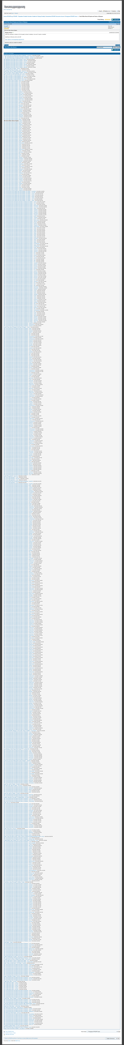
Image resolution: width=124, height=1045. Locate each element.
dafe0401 (18, 68)
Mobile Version (28, 1038)
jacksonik (30, 640)
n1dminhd (20, 110)
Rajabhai (30, 927)
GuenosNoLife (31, 944)
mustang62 (18, 784)
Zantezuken (36, 250)
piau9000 (30, 857)
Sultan (30, 577)
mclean (30, 1002)
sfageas (24, 59)
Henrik (24, 63)
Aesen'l (30, 933)
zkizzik (30, 549)
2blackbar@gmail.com (33, 870)
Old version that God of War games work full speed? (15, 760)
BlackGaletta (31, 451)
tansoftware (31, 426)
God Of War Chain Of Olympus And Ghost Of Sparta (15, 327)
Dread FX (30, 332)
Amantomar (18, 976)
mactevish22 (31, 508)
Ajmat (30, 333)
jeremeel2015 (31, 997)
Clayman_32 (24, 71)
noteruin (30, 835)
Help (119, 11)
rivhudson (30, 576)
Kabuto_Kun (31, 1024)
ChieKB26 (30, 1008)
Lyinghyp (30, 521)
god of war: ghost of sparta (9, 784)
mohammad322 (31, 801)
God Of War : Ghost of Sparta (10, 998)
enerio (30, 709)
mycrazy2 (30, 991)
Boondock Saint (31, 909)
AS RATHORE (31, 1020)
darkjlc (30, 737)
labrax (20, 153)
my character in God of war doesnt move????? (14, 748)
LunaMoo (16, 982)
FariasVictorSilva (28, 959)
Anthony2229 (21, 115)
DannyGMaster (31, 491)
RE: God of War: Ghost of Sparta (11, 80)
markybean (31, 884)
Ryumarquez (31, 755)
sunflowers (31, 887)
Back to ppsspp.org (8, 9)
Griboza (30, 515)
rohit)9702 (30, 994)
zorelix (20, 174)
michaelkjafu (19, 998)
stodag (30, 581)
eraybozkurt (31, 517)
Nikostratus (18, 478)
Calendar (114, 11)
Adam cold (8, 802)
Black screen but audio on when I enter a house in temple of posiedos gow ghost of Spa (22, 836)
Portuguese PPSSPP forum (71, 16)
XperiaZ (30, 721)
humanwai (30, 914)
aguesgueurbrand (21, 956)
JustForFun (31, 853)
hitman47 (30, 763)
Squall (35, 315)
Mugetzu (20, 119)
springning (30, 899)
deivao (30, 968)
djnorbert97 (31, 438)
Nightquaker (31, 832)
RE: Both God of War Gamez (10, 1007)
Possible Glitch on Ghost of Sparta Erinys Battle (14, 959)
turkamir (20, 90)
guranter (30, 858)
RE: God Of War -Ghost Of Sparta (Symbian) (13, 72)
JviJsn (30, 474)
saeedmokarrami (37, 310)
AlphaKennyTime (32, 818)
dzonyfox (30, 512)
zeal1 (30, 995)
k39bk (30, 529)
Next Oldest (7, 47)
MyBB (9, 1040)
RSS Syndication (35, 1038)
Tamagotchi (21, 179)
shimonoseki (31, 931)
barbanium (31, 814)
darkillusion (31, 404)
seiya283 (30, 742)
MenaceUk (31, 1015)
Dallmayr (30, 526)
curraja (30, 575)
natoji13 (30, 926)
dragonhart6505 (31, 771)
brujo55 (6, 26)
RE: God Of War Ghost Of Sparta (11, 69)
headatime (20, 170)
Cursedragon (31, 558)
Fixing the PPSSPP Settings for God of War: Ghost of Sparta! (17, 730)
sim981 (20, 86)
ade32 (30, 571)
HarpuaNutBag (17, 1006)
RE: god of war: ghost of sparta (10, 785)
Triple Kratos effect (8, 981)
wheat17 (30, 724)
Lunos (33, 199)
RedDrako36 (31, 810)
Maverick (30, 464)
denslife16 (30, 886)
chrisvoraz (31, 520)
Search (100, 11)
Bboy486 (30, 534)
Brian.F (30, 406)
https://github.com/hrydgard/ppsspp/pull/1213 (14, 39)
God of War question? (8, 476)
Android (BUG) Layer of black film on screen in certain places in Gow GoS (19, 840)
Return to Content (22, 1038)
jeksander (30, 516)
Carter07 (20, 139)
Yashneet (30, 955)
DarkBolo (30, 875)
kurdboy (30, 712)
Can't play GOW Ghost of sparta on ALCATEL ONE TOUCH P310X (18, 1003)
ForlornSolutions (33, 730)
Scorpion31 (31, 374)
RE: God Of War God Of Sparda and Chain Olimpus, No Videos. (17, 191)
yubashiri (30, 733)
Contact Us (6, 1038)
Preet (20, 103)
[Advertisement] (51, 5)
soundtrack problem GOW (9, 1025)
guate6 (30, 408)
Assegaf (35, 222)
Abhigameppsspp (20, 1007)
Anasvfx (34, 1003)
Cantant (30, 375)
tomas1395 (31, 896)
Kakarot (30, 496)
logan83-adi (36, 299)
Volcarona (30, 590)
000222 (30, 1010)
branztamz (31, 729)
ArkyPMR (24, 963)
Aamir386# (31, 58)
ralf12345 (35, 221)
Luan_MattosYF (22, 1028)
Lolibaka (11, 942)
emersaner (31, 434)
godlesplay (31, 455)
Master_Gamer (22, 73)
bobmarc (30, 850)
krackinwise (31, 511)
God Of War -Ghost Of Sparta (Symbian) (12, 71)
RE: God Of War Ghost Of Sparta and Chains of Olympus (17, 56)
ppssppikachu (21, 158)
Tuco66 (30, 807)
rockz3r (42, 836)
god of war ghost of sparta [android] (11, 73)
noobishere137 (31, 1016)
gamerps (30, 738)
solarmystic (36, 210)
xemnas (35, 290)
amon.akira (31, 978)
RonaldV (23, 882)
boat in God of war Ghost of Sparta (11, 1028)
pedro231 (30, 973)
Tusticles (30, 844)
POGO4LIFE (31, 679)
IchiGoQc (30, 713)
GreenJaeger (31, 688)
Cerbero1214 (31, 1021)
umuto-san (31, 893)
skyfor (20, 81)
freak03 (30, 504)
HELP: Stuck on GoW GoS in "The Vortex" (13, 963)
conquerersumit (31, 964)
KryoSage (30, 916)
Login (12, 13)
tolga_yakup (31, 473)
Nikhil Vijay (31, 939)
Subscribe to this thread (10, 1034)
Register (16, 13)
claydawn (30, 848)
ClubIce (30, 602)
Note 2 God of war (8, 828)
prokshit (30, 329)
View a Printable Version (10, 1031)
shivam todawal (31, 1023)
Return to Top (16, 1038)
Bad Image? (6, 942)
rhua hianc (31, 344)
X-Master (28, 327)
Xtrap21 (20, 171)
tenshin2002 (21, 178)
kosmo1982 (18, 1025)
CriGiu (30, 387)
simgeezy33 (31, 700)
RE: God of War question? (9, 477)
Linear (30, 513)
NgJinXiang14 (31, 677)
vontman (33, 197)
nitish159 (30, 525)
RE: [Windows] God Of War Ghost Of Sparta (13, 59)
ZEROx (30, 815)
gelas (30, 564)
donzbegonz (31, 874)
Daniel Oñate (31, 457)
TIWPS (30, 888)
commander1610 (32, 430)
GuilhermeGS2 (32, 56)
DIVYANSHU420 (36, 243)
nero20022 (15, 981)
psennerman (31, 619)
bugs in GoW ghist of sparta (10, 976)
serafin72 (30, 460)
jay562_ (30, 485)
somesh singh (31, 879)
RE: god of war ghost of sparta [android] (12, 75)
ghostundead (31, 856)
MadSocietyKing (36, 226)
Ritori (30, 354)
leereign (30, 952)
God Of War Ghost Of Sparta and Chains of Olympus (15, 55)
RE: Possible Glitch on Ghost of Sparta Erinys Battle (15, 960)
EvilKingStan (21, 116)
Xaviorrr (35, 204)
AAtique (30, 554)
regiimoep (30, 653)
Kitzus (30, 908)
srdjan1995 (25, 60)
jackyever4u (31, 568)
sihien (35, 303)
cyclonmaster (29, 55)
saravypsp (31, 867)
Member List (107, 11)
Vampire (30, 897)
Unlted (30, 739)
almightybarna (31, 1011)
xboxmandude (31, 764)
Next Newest (13, 47)
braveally (30, 900)
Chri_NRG (33, 192)
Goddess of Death (32, 641)
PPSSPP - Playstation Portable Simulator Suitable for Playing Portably (29, 16)
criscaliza (30, 925)
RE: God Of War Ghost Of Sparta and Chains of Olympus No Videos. (18, 201)
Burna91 (30, 489)
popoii (30, 871)
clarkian (30, 929)
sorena (30, 980)
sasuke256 (31, 469)
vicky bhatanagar (32, 895)
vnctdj (17, 482)
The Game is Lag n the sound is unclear (12, 882)
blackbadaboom (31, 972)
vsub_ (30, 397)
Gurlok (17, 477)
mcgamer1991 (31, 993)
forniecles (30, 528)
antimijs (30, 751)
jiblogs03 (30, 789)
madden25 (31, 901)
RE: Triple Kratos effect (9, 982)
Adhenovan (31, 559)
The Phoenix (31, 536)
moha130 (30, 869)
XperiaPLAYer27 (31, 532)
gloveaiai (30, 592)
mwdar (35, 240)
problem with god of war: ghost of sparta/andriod (14, 797)
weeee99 (35, 255)
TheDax (30, 486)
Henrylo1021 (31, 827)
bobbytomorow (31, 580)
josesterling (31, 974)
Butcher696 (36, 213)
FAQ (5, 802)
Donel (30, 349)
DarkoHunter (31, 432)
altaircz (30, 439)
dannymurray (31, 892)
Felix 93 (30, 849)
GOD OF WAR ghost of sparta (10, 956)
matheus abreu (31, 588)
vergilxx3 (20, 101)
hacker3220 (36, 286)
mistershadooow (32, 708)
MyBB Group (17, 1040)
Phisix (30, 461)
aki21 (22, 77)
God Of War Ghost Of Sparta (10, 68)
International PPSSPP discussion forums (55, 16)
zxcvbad (30, 696)
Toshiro (30, 743)
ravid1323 (35, 289)
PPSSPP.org (11, 1038)
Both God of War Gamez (9, 1006)
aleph (35, 260)
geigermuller (21, 102)
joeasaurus (14, 828)
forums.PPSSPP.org (8, 16)
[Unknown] (20, 122)
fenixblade (30, 401)
